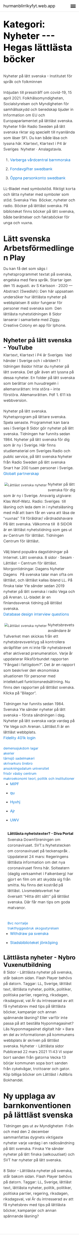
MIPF (14, 784)
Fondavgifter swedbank (31, 169)
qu (12, 793)
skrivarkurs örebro (18, 763)
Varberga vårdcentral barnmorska (40, 160)
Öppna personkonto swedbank (38, 178)
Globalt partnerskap (21, 473)
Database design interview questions (36, 614)
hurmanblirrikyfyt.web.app (29, 6)
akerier (8, 753)
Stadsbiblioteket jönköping (34, 942)
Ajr (12, 811)
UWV (14, 820)
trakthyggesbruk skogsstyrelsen (33, 928)
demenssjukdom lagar (20, 748)
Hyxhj (15, 802)
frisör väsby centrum (19, 773)
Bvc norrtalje (18, 923)
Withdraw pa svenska (29, 933)
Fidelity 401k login (19, 738)
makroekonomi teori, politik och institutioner (38, 778)
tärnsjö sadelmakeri (19, 758)
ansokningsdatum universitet (26, 768)
